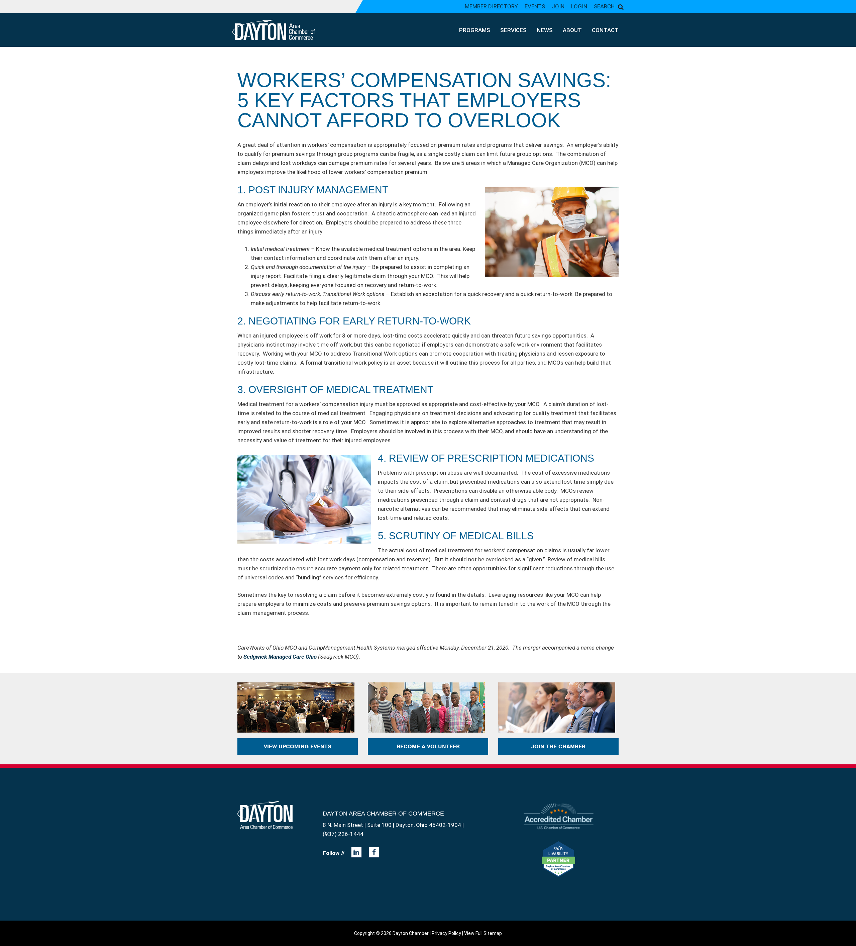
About (572, 30)
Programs (474, 30)
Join (558, 6)
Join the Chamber (558, 746)
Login (579, 6)
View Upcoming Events (297, 746)
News (545, 30)
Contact (605, 30)
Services (513, 30)
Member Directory (491, 6)
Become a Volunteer (428, 746)
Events (535, 6)
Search (604, 6)
